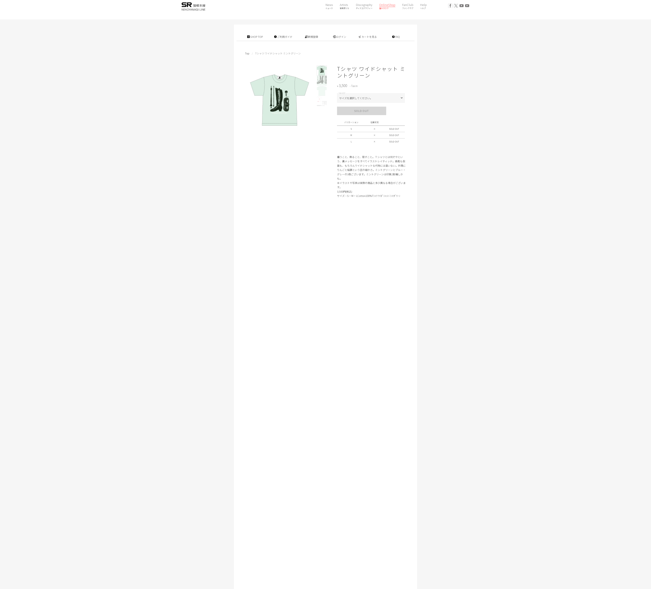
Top (247, 53)
